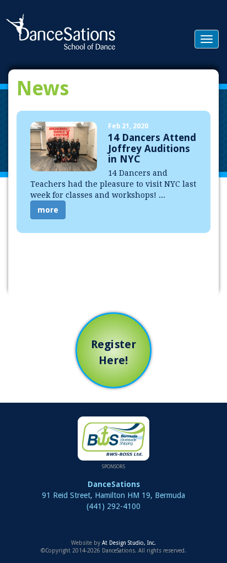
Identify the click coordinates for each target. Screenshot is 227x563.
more (47, 209)
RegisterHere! (114, 352)
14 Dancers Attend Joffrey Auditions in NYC (152, 148)
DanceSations (61, 32)
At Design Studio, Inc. (129, 543)
